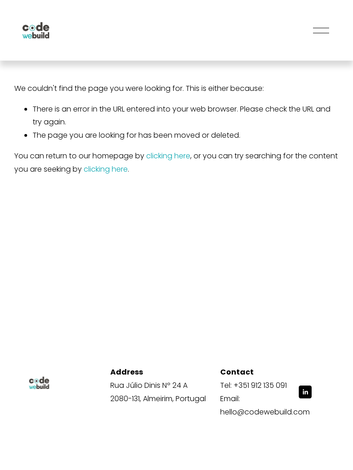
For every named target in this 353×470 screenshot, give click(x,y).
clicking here (168, 156)
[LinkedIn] (305, 392)
